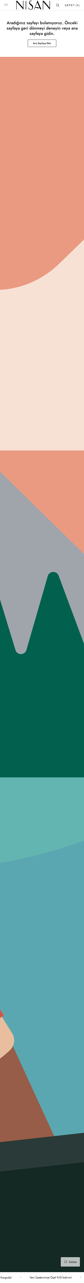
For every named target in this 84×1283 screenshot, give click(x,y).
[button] (6, 5)
